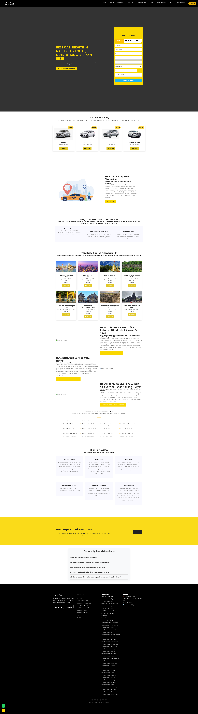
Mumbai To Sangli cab (88, 431)
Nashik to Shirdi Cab (82, 612)
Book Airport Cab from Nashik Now (113, 405)
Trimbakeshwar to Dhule (107, 656)
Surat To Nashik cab (125, 431)
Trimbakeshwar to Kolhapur (108, 637)
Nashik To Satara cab (106, 436)
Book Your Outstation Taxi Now (68, 379)
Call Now (192, 3)
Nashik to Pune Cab (82, 610)
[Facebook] (92, 700)
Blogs (78, 615)
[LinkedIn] (100, 700)
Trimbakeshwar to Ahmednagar (109, 644)
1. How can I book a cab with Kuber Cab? (84, 557)
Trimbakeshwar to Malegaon (108, 653)
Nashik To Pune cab (105, 423)
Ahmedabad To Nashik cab (128, 426)
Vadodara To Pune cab (126, 433)
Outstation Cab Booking (83, 605)
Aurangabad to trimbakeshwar (109, 622)
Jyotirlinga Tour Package (107, 613)
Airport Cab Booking (106, 606)
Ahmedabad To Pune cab (127, 423)
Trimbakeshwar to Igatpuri (108, 670)
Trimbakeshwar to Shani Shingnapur (110, 687)
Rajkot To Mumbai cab (126, 436)
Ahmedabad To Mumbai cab (128, 421)
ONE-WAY (119, 41)
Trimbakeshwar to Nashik (107, 627)
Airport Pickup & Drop (82, 600)
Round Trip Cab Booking (107, 596)
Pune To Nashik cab (68, 423)
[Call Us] (3, 710)
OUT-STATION (128, 41)
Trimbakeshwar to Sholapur (108, 639)
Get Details (110, 201)
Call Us (137, 532)
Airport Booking (161, 2)
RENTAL (138, 41)
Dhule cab (103, 618)
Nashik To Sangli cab (105, 426)
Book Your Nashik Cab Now (66, 68)
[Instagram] (95, 700)
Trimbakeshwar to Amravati (108, 675)
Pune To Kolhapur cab (69, 428)
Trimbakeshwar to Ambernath (109, 668)
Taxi (171, 2)
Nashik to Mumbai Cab (83, 608)
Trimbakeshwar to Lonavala (108, 661)
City (151, 2)
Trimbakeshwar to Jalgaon (108, 651)
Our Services (120, 2)
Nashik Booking (142, 2)
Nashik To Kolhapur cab (106, 433)
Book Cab (111, 2)
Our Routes (130, 2)
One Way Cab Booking (107, 599)
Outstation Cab (181, 2)
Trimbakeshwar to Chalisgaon (109, 680)
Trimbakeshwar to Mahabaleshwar (110, 634)
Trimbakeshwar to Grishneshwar (109, 692)
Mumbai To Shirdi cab (88, 423)
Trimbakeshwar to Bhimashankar (110, 658)
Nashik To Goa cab (105, 428)
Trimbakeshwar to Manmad (108, 677)
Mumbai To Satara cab (88, 436)
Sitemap (79, 617)
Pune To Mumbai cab (68, 421)
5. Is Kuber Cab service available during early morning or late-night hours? (95, 577)
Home (104, 2)
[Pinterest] (106, 700)
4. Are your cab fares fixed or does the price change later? (90, 572)
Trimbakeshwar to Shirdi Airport (109, 689)
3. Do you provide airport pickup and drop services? (87, 567)
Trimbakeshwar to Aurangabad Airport (111, 649)
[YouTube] (103, 700)
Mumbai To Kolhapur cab (89, 428)
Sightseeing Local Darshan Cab (109, 603)
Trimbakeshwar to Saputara (108, 682)
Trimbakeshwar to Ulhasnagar (109, 663)
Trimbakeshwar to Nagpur (108, 673)
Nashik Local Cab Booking (84, 603)
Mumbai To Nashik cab (88, 426)
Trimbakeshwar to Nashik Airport (109, 630)
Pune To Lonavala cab (69, 426)
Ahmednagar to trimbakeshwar (109, 625)
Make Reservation (128, 80)
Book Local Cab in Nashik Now (111, 353)
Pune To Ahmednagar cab (70, 433)
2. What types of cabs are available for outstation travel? (89, 562)
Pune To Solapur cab (68, 431)
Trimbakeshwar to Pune (107, 632)
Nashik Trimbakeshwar (107, 608)
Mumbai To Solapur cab (88, 433)
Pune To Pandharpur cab (69, 436)
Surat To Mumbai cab (126, 428)
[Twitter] (97, 700)
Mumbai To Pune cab (87, 421)
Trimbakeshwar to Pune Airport (109, 646)
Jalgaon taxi (104, 615)
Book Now (64, 148)
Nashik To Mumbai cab (106, 421)
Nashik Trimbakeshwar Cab (108, 611)
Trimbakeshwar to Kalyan (107, 684)
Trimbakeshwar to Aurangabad (109, 642)
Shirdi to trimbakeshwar (107, 620)
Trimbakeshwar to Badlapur (108, 665)
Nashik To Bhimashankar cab (108, 431)
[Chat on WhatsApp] (3, 706)
